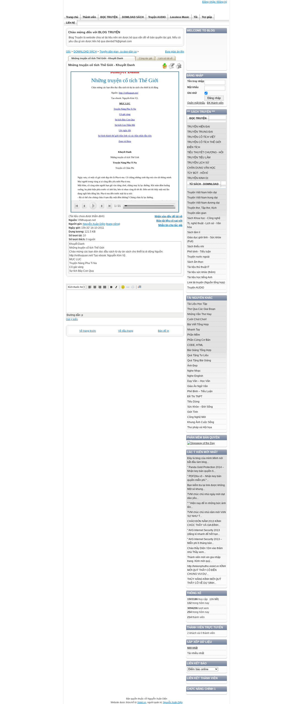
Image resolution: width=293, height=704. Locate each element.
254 (189, 612)
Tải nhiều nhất (195, 653)
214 (189, 617)
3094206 (192, 608)
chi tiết (214, 599)
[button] (90, 287)
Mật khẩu (192, 87)
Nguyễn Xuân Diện (94, 223)
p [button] (82, 315)
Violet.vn (141, 702)
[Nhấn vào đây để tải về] (164, 68)
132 (189, 603)
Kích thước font (75, 287)
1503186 (192, 599)
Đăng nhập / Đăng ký (214, 1)
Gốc (68, 51)
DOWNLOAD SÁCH (85, 51)
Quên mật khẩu (196, 102)
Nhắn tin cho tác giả (170, 225)
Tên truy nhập (195, 81)
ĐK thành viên (215, 102)
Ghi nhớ (192, 93)
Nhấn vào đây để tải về (168, 216)
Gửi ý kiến (72, 319)
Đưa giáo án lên (174, 51)
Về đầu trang (125, 330)
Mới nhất (192, 648)
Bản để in (163, 330)
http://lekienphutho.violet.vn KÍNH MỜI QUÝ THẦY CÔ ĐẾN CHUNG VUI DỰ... (206, 570)
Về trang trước (87, 330)
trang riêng (113, 223)
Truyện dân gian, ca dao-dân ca (118, 51)
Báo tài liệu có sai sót (169, 220)
